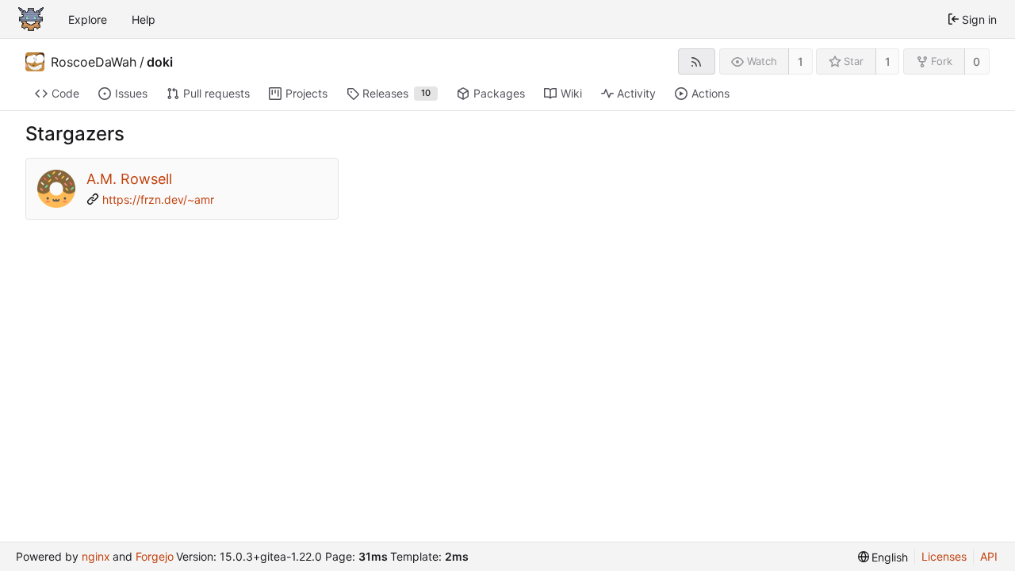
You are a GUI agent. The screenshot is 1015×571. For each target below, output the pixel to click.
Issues (131, 93)
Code (65, 93)
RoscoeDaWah (93, 62)
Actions (710, 93)
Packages (499, 93)
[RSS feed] (696, 61)
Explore (87, 19)
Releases (396, 93)
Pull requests (216, 93)
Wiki (571, 93)
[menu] (883, 557)
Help (143, 19)
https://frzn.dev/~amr (158, 199)
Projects (306, 93)
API (989, 556)
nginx (96, 556)
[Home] (31, 19)
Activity (636, 93)
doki (160, 62)
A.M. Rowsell (129, 179)
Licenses (944, 556)
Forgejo (155, 556)
